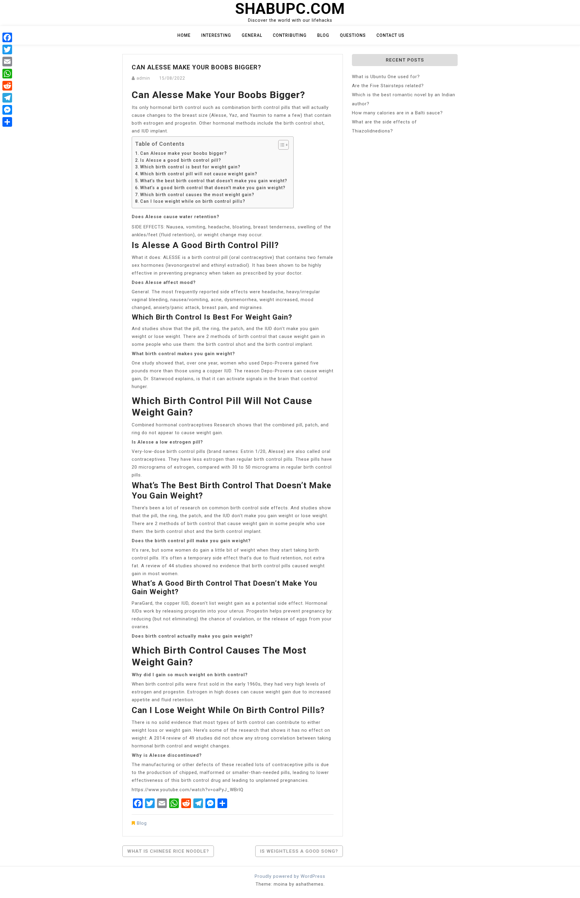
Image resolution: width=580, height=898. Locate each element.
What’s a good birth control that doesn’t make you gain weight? (212, 187)
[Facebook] (7, 37)
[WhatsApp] (7, 74)
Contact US (390, 35)
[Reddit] (7, 86)
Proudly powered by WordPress (290, 876)
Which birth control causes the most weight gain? (197, 194)
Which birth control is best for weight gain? (190, 166)
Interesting (216, 35)
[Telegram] (7, 98)
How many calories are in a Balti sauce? (397, 113)
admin (143, 78)
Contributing (290, 35)
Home (184, 35)
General (252, 35)
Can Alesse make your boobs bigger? (183, 153)
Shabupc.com (290, 9)
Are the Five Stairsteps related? (388, 85)
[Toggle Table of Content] (280, 145)
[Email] (7, 62)
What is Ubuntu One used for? (386, 76)
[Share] (7, 122)
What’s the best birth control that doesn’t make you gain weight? (213, 180)
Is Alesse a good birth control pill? (180, 160)
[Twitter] (7, 49)
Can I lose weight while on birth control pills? (192, 201)
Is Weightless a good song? (299, 851)
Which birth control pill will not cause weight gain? (198, 173)
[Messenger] (7, 110)
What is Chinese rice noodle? (168, 851)
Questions (353, 35)
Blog (323, 35)
